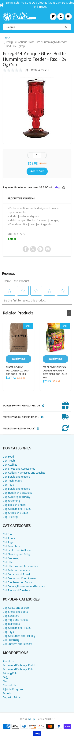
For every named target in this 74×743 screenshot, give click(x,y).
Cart (53, 16)
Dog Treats (9, 460)
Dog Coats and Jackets (16, 607)
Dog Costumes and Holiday (19, 636)
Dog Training (10, 517)
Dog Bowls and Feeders (16, 476)
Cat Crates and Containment (20, 578)
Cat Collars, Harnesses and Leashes (24, 586)
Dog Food (8, 456)
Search (7, 693)
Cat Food (8, 534)
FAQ (5, 677)
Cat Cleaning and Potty (16, 554)
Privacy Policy (11, 673)
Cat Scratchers (11, 546)
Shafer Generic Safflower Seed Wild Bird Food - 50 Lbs (18, 343)
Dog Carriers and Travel (17, 508)
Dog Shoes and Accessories (19, 468)
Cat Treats (9, 538)
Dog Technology (12, 480)
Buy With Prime (12, 697)
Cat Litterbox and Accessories (20, 566)
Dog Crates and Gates (15, 513)
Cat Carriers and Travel (16, 574)
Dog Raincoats (11, 624)
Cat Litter (8, 562)
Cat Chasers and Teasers (17, 644)
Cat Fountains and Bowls (17, 582)
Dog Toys (8, 484)
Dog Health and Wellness (17, 492)
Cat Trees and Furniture (16, 590)
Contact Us (9, 685)
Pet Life (31, 719)
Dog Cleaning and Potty (17, 496)
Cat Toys (8, 542)
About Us (8, 661)
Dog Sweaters (11, 615)
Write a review (40, 70)
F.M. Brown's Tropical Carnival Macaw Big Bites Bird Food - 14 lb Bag (55, 343)
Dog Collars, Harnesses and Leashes (24, 472)
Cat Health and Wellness (17, 550)
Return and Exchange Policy (19, 669)
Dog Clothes (10, 464)
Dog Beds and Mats (14, 504)
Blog (5, 681)
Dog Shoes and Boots (15, 611)
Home (6, 38)
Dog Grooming (11, 500)
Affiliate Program (13, 689)
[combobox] (37, 26)
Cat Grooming (11, 558)
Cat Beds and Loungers (16, 570)
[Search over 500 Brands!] (66, 27)
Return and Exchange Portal (19, 665)
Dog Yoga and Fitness (15, 619)
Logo (21, 16)
